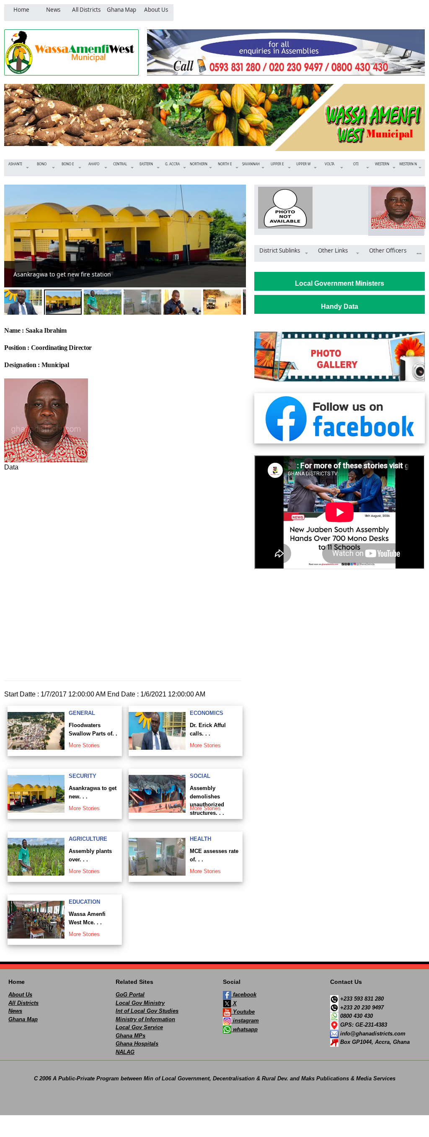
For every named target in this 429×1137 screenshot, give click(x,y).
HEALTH (200, 839)
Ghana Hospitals (137, 1044)
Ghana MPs (130, 1036)
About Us (20, 994)
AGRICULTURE (88, 839)
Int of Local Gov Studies (147, 1011)
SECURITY (82, 776)
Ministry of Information (145, 1019)
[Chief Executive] (283, 207)
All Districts (23, 1003)
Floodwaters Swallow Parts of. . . (93, 733)
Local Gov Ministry (140, 1003)
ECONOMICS (206, 713)
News (15, 1011)
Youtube (243, 1012)
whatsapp (244, 1029)
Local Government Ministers (339, 283)
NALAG (125, 1052)
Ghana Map (23, 1019)
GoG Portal (130, 994)
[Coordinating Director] (396, 207)
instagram (245, 1020)
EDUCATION (84, 902)
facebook (243, 994)
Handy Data (339, 306)
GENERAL (82, 713)
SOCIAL (200, 776)
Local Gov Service (139, 1027)
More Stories (84, 745)
